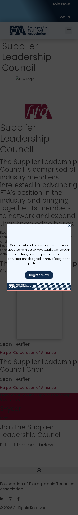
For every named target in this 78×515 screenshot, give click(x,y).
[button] (69, 225)
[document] (39, 257)
